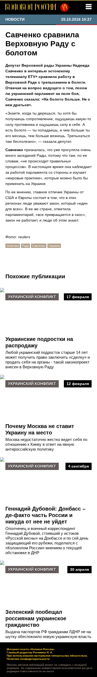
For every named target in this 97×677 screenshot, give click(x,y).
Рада (25, 245)
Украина (54, 245)
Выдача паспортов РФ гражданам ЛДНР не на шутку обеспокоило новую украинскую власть (48, 634)
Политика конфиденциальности (28, 658)
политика (12, 245)
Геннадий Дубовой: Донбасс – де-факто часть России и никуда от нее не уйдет (45, 515)
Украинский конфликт (32, 297)
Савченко (38, 245)
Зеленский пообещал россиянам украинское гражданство (35, 618)
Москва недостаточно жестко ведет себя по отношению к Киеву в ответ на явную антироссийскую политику (46, 444)
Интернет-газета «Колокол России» (31, 649)
